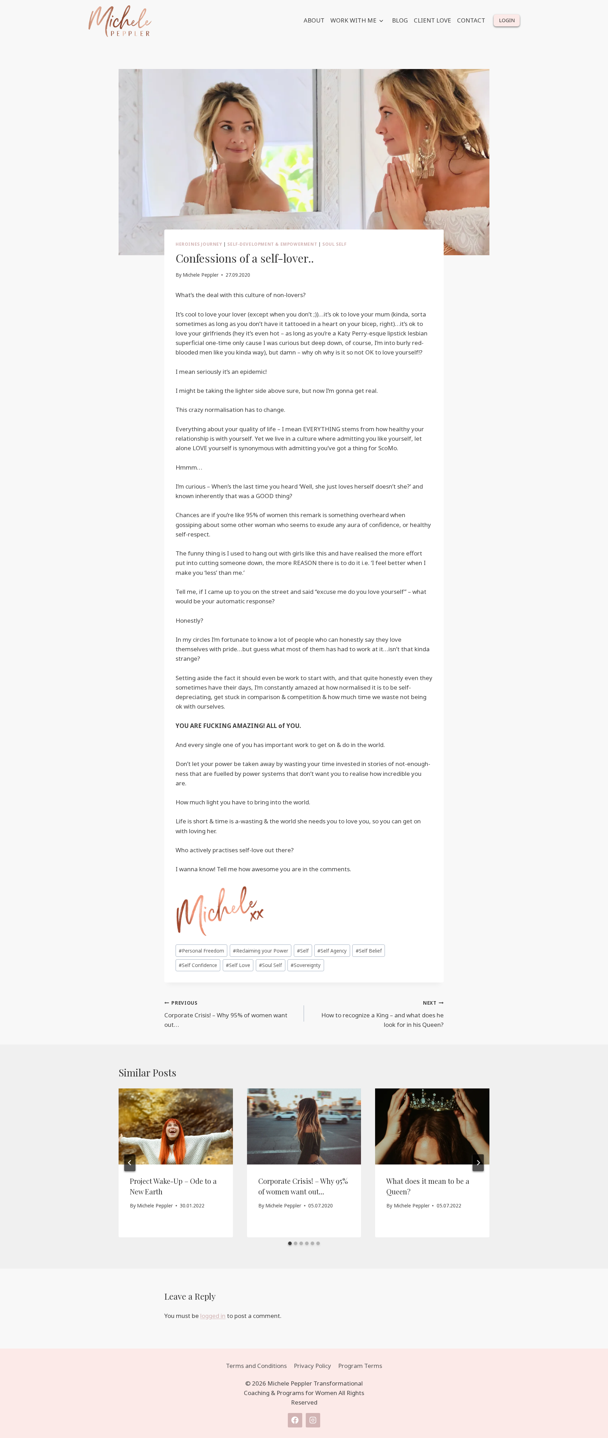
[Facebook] (295, 1420)
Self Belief (369, 950)
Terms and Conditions (256, 1366)
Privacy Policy (312, 1366)
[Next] (478, 1162)
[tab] (290, 1243)
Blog (400, 20)
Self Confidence (198, 965)
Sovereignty (306, 965)
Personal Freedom (201, 950)
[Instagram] (313, 1420)
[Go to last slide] (129, 1162)
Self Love (238, 965)
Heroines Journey (199, 244)
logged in (213, 1316)
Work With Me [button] (353, 20)
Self (303, 950)
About (314, 20)
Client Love (432, 20)
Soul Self (334, 244)
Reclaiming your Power (260, 950)
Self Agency (332, 950)
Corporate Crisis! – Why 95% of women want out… (225, 1014)
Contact (471, 20)
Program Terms (360, 1366)
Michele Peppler (200, 274)
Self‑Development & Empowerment (272, 244)
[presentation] (176, 1126)
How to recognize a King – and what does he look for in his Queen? (382, 1014)
